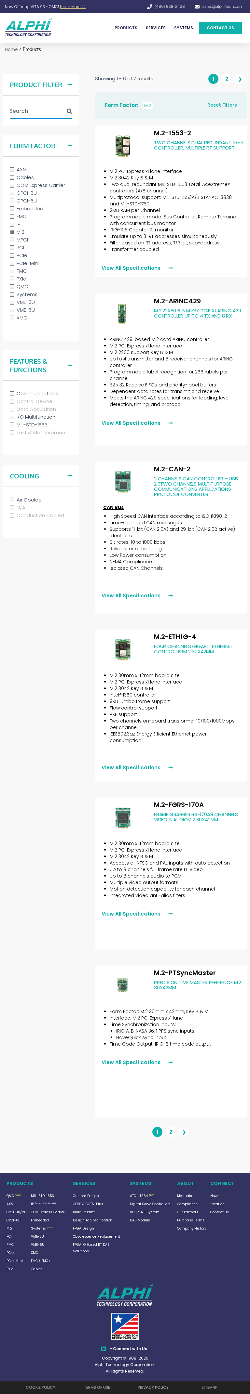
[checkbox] (41, 169)
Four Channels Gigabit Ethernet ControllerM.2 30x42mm (193, 649)
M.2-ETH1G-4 (175, 636)
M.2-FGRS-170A (179, 804)
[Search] (69, 108)
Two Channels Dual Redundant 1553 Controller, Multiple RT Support (198, 145)
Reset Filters (222, 105)
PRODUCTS (126, 28)
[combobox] (32, 111)
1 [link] (214, 78)
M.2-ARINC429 (177, 301)
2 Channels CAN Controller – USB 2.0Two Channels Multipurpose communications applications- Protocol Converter (196, 486)
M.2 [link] (147, 105)
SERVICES (156, 28)
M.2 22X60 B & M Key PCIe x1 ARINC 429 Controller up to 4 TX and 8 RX (197, 313)
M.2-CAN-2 (172, 469)
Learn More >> (73, 6)
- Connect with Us (128, 1348)
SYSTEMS (183, 28)
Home (11, 49)
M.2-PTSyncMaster (185, 972)
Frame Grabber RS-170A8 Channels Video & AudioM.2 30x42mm (196, 817)
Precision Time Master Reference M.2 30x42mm (197, 985)
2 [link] (226, 78)
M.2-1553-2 (172, 132)
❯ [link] (240, 78)
